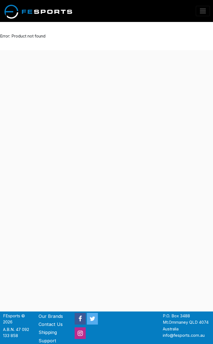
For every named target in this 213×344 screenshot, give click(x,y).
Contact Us (51, 324)
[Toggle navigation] (203, 11)
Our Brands (51, 316)
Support (47, 340)
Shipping (48, 332)
